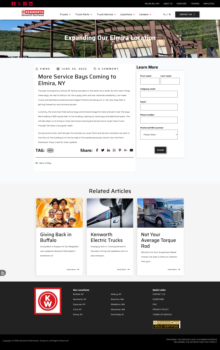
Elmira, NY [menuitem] (78, 315)
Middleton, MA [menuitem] (118, 304)
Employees (208, 3)
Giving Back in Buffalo (56, 237)
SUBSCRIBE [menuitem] (158, 299)
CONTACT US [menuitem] (159, 294)
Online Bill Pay (152, 3)
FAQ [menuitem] (155, 304)
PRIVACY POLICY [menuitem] (161, 309)
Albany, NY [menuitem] (116, 294)
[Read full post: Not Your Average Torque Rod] (160, 213)
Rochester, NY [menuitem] (79, 299)
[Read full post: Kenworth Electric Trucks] (110, 213)
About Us (168, 3)
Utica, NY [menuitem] (77, 309)
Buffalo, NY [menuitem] (78, 294)
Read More (71, 269)
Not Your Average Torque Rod (158, 240)
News (50, 150)
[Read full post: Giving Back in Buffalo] (59, 213)
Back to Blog (45, 163)
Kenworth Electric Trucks (107, 237)
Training (195, 3)
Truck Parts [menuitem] (82, 14)
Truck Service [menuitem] (105, 14)
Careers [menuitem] (143, 14)
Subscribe (182, 3)
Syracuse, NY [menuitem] (79, 304)
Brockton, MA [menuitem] (117, 299)
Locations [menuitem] (126, 14)
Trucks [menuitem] (64, 14)
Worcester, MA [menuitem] (118, 309)
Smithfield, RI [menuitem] (117, 315)
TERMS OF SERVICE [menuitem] (162, 315)
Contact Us (186, 14)
